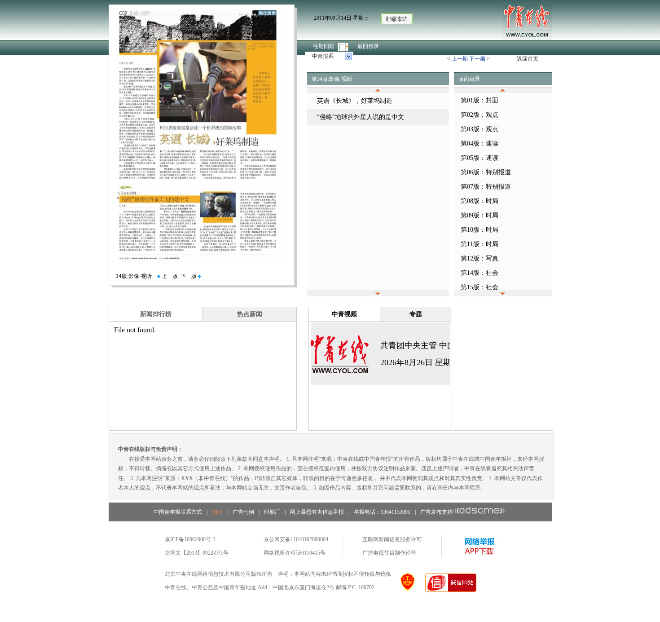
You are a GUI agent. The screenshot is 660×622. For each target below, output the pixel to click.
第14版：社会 (479, 272)
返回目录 (368, 46)
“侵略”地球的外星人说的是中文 (360, 117)
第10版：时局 (479, 229)
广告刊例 (243, 512)
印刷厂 (272, 512)
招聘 (217, 512)
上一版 (169, 276)
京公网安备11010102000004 (296, 539)
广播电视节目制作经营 (389, 553)
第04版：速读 (479, 143)
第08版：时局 (479, 201)
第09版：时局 (479, 215)
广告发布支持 (436, 512)
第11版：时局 (479, 244)
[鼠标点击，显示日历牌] (344, 46)
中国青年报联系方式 (178, 512)
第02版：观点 (479, 114)
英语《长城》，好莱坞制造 (354, 100)
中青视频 (344, 314)
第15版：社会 (479, 287)
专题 (415, 314)
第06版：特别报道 (486, 172)
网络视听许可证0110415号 (295, 553)
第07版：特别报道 (486, 186)
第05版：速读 (479, 157)
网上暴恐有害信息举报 (317, 512)
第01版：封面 (479, 100)
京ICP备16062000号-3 (190, 539)
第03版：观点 (479, 129)
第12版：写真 (479, 258)
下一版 (189, 276)
